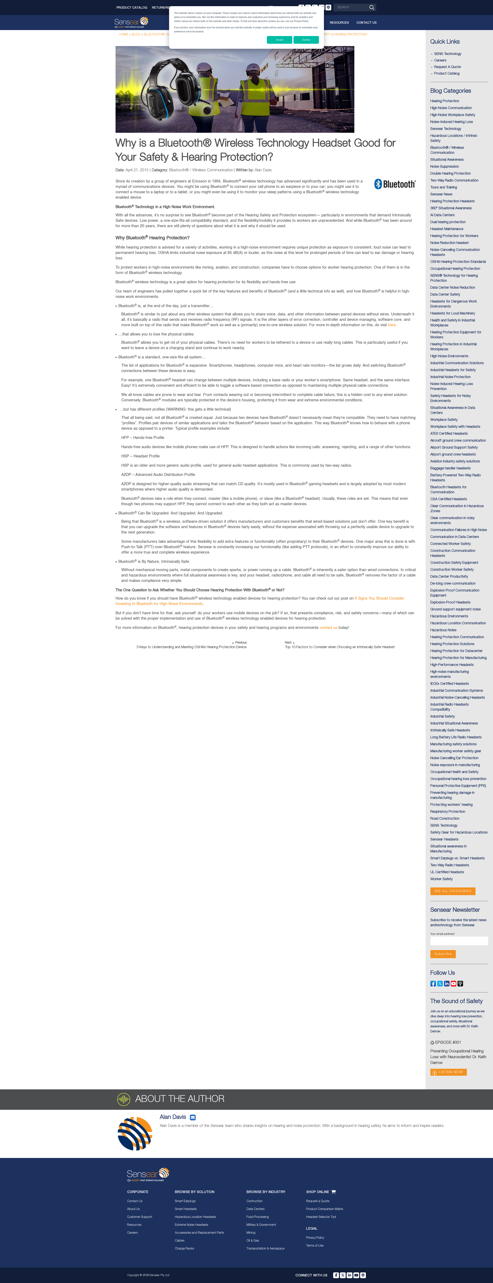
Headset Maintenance (446, 229)
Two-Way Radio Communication (454, 180)
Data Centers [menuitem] (255, 1209)
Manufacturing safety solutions (453, 744)
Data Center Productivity (449, 576)
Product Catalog (132, 7)
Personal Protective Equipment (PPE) (458, 785)
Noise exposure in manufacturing (455, 765)
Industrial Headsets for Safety (453, 370)
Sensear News (441, 194)
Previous (240, 642)
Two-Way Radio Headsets (449, 865)
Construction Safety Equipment (454, 562)
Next (288, 642)
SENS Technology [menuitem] (447, 53)
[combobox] (355, 7)
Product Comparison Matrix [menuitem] (324, 1209)
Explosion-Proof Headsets (450, 602)
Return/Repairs (165, 7)
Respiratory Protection (447, 811)
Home (123, 34)
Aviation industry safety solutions (455, 461)
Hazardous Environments (449, 616)
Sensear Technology (445, 128)
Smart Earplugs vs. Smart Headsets (457, 858)
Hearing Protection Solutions (452, 644)
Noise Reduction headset (449, 243)
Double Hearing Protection (450, 173)
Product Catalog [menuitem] (446, 73)
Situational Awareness (447, 159)
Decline (306, 40)
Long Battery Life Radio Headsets (456, 737)
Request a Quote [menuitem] (317, 1201)
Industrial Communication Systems (456, 690)
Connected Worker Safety (450, 543)
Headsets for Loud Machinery (452, 313)
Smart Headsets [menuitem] (186, 1209)
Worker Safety (441, 879)
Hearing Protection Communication (457, 637)
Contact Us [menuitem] (134, 1201)
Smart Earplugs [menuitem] (185, 1201)
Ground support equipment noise (455, 609)
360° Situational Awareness (451, 208)
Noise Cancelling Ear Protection (454, 758)
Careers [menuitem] (440, 60)
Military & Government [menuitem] (261, 1225)
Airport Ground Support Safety (454, 447)
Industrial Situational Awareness (454, 723)
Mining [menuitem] (250, 1233)
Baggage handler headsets (450, 468)
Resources (339, 22)
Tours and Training (443, 187)
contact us (328, 628)
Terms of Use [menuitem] (315, 1245)
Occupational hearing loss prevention (458, 779)
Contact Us (366, 22)
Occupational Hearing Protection (455, 268)
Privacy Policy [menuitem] (315, 1238)
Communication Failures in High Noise (458, 530)
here (392, 325)
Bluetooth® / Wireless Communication (192, 170)
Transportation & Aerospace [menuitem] (265, 1248)
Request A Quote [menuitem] (447, 67)
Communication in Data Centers (454, 537)
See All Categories (452, 891)
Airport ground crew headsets (453, 454)
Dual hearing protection (448, 222)
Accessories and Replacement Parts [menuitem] (199, 1233)
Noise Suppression (444, 166)
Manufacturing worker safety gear (455, 751)
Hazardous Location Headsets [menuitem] (195, 1217)
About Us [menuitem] (133, 1209)
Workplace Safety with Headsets (455, 426)
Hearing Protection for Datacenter (456, 651)
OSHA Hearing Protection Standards (458, 261)
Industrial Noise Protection (450, 377)
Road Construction (444, 818)
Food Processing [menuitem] (257, 1217)
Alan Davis (173, 1117)
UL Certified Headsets (447, 872)
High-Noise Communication (451, 108)
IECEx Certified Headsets (449, 683)
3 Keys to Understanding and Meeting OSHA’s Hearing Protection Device (191, 647)
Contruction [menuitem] (254, 1201)
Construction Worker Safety (452, 569)
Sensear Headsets (444, 839)
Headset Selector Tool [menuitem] (321, 1217)
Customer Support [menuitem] (139, 1217)
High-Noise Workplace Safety (452, 115)
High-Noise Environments (449, 356)
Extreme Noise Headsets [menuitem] (191, 1225)
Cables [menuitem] (179, 1240)
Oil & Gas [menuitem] (252, 1240)
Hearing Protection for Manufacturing (458, 658)
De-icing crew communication (452, 583)
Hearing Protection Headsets (452, 201)
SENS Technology (443, 825)
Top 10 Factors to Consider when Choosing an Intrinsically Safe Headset (340, 647)
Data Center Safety (445, 294)
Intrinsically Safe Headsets (450, 730)
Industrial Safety (442, 716)
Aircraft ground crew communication (458, 440)
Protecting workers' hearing (451, 804)
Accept (279, 40)
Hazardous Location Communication (458, 623)
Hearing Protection (444, 101)
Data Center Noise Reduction (452, 287)
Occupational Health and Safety (454, 772)
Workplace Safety (444, 419)
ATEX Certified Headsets (449, 433)
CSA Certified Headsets (448, 499)
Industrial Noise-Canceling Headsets (457, 697)
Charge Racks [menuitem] (184, 1248)
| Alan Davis (253, 170)
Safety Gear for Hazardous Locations (459, 832)
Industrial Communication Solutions (457, 363)
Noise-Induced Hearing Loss (451, 122)
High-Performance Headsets (452, 664)
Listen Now (451, 1072)
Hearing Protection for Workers (454, 236)
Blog (136, 34)
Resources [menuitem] (134, 1225)
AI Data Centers (442, 215)
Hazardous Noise (443, 630)
